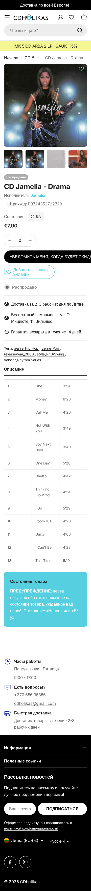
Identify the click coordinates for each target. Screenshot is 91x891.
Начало (11, 57)
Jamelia (38, 195)
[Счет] (67, 17)
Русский (57, 841)
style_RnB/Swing (51, 354)
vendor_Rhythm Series (22, 360)
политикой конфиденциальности (31, 828)
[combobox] (45, 30)
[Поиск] (80, 30)
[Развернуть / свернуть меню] (7, 17)
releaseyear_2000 (19, 354)
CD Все (32, 57)
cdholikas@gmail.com (35, 703)
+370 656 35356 (30, 694)
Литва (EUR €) (24, 840)
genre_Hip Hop (26, 348)
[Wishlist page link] (71, 17)
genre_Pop (50, 348)
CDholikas (29, 881)
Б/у (38, 216)
